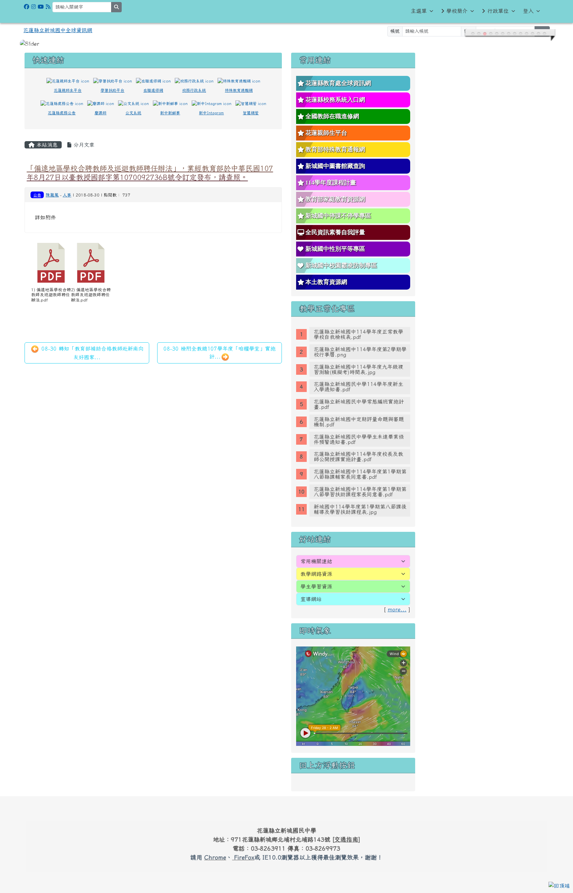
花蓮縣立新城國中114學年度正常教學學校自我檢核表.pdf (358, 326)
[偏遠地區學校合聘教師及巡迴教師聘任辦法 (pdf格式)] (51, 255)
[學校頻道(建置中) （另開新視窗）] (41, 6)
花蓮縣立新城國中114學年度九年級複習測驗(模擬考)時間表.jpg (358, 361)
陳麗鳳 (52, 187)
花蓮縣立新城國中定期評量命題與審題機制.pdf (359, 414)
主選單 (419, 11)
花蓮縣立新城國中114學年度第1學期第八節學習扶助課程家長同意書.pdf (360, 483)
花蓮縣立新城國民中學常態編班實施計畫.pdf (359, 396)
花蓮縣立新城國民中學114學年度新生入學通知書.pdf (358, 378)
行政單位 (498, 11)
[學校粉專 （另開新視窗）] (26, 6)
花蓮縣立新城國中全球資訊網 (57, 30)
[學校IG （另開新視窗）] (33, 6)
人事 (67, 187)
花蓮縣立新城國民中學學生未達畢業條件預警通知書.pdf (359, 431)
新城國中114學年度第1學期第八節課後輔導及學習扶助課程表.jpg (360, 501)
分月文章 (83, 137)
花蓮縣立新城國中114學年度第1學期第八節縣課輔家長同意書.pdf (360, 466)
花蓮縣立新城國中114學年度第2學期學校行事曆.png (360, 344)
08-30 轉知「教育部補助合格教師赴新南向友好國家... (91, 345)
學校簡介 (457, 11)
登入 (528, 11)
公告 (37, 187)
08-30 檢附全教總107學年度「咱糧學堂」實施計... (219, 344)
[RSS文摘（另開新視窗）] (48, 6)
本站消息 (46, 137)
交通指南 (346, 831)
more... (397, 601)
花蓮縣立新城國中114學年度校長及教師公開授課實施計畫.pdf (358, 448)
